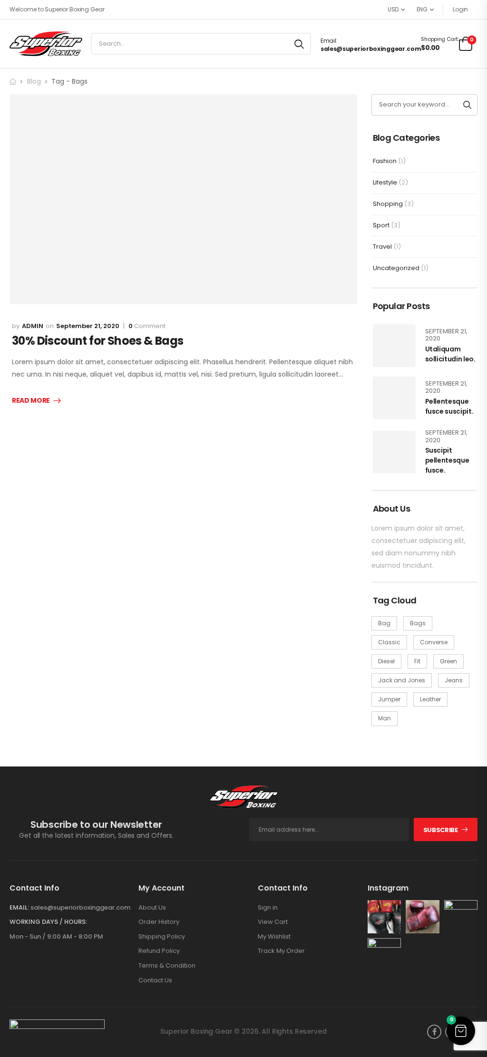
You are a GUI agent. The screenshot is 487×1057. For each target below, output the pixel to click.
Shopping (388, 203)
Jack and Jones (401, 680)
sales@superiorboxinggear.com (371, 49)
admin (32, 325)
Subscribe (440, 829)
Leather (430, 699)
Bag (384, 623)
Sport (381, 225)
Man (384, 718)
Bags (418, 623)
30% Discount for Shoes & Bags (98, 341)
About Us (152, 908)
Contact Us (155, 980)
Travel (382, 246)
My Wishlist (274, 937)
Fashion (385, 160)
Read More (31, 401)
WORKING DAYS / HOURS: (48, 922)
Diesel (386, 661)
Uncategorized (396, 267)
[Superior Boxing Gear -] (46, 43)
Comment (147, 326)
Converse (434, 642)
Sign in (268, 908)
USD (393, 9)
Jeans (454, 680)
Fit (417, 661)
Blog (34, 81)
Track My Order (281, 951)
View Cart (273, 922)
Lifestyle (385, 182)
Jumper (389, 699)
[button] (461, 1031)
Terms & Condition (166, 966)
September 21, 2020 (87, 325)
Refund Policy (159, 951)
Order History (158, 922)
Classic (389, 642)
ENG (422, 9)
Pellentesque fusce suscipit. (449, 406)
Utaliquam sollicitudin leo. (450, 354)
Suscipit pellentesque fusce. (447, 460)
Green (448, 661)
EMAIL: (19, 907)
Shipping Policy (161, 937)
